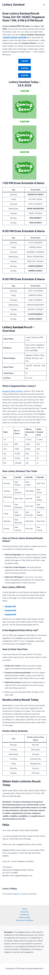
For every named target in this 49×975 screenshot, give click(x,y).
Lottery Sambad (13, 4)
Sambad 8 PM (10, 614)
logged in (16, 894)
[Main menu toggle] (44, 4)
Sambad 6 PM (10, 610)
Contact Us (24, 915)
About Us (24, 912)
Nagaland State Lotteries (12, 391)
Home (24, 909)
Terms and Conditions (25, 920)
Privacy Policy (24, 917)
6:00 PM (13, 37)
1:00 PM (5, 37)
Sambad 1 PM (10, 606)
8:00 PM (22, 37)
